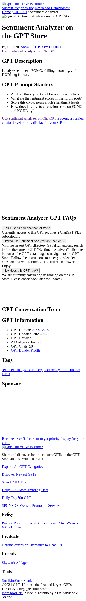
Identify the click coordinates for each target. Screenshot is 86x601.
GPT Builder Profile (25, 350)
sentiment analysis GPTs (19, 370)
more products (12, 593)
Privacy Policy (12, 523)
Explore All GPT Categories (22, 467)
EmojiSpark (23, 580)
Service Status (57, 523)
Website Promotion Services (31, 505)
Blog (31, 8)
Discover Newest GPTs (19, 474)
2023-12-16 (40, 330)
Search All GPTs (14, 482)
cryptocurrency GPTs (53, 370)
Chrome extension (15, 545)
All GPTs (20, 12)
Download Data (46, 8)
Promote (64, 8)
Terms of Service (35, 523)
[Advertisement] (43, 167)
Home (6, 12)
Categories (20, 8)
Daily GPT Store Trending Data (25, 490)
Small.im (8, 580)
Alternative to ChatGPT (45, 545)
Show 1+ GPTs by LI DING (42, 47)
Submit (7, 8)
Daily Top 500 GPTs (17, 498)
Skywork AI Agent (15, 563)
